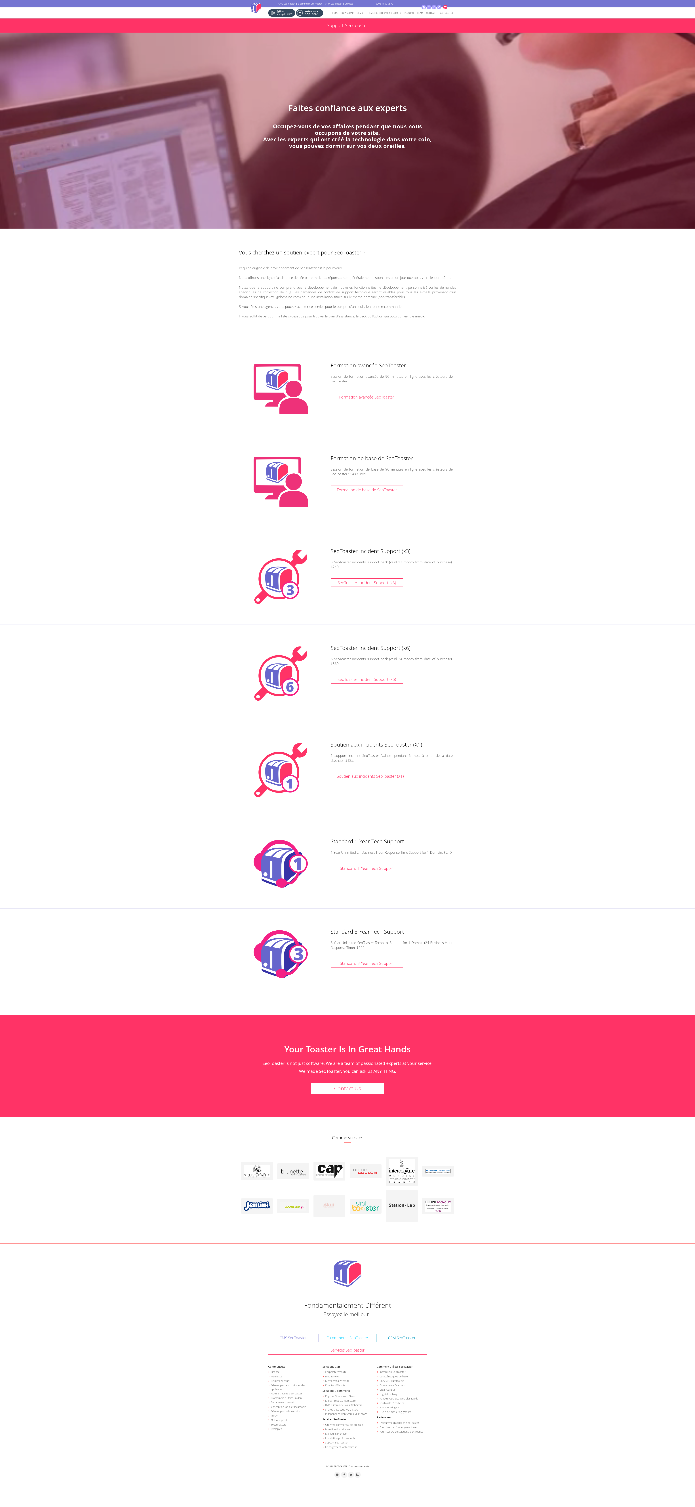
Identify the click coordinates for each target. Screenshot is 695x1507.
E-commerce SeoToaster (310, 3)
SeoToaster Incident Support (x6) (367, 679)
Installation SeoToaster (392, 1372)
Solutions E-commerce (336, 1390)
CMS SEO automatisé (392, 1380)
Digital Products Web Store (340, 1400)
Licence (275, 1372)
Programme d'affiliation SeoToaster (399, 1422)
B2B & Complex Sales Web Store (344, 1405)
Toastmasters (278, 1424)
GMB (424, 7)
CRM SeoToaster (333, 3)
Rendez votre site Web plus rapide (399, 1398)
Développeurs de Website (285, 1411)
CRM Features (387, 1389)
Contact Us (347, 1088)
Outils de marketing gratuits (395, 1412)
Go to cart (445, 7)
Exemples (276, 1429)
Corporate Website (336, 1372)
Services (349, 3)
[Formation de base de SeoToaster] (280, 482)
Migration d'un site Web (338, 1429)
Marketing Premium (336, 1433)
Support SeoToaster (336, 1442)
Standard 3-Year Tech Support (367, 963)
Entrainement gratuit (282, 1402)
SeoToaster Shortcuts (392, 1403)
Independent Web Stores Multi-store (346, 1414)
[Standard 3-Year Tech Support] (280, 954)
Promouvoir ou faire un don (286, 1398)
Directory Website (335, 1385)
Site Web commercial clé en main (344, 1424)
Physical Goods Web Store (340, 1396)
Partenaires (384, 1417)
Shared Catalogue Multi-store (341, 1409)
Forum (274, 1415)
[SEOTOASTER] (347, 1273)
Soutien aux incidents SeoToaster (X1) (370, 776)
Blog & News (332, 1376)
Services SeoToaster (348, 1350)
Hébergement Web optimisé (341, 1447)
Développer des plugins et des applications (288, 1387)
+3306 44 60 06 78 (383, 3)
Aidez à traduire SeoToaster (286, 1393)
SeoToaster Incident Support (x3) (367, 582)
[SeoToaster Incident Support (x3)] (280, 577)
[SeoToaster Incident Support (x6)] (280, 673)
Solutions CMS (331, 1366)
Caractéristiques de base (394, 1376)
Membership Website (337, 1380)
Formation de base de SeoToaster (367, 489)
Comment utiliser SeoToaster (394, 1366)
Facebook (429, 7)
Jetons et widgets (389, 1407)
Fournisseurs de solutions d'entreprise (401, 1431)
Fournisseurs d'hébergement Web (399, 1427)
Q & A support (279, 1420)
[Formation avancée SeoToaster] (280, 389)
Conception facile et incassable (288, 1407)
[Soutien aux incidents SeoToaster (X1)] (280, 770)
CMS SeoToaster (286, 3)
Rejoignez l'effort (280, 1380)
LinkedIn (434, 7)
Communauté (276, 1366)
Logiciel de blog (388, 1394)
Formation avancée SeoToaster (366, 397)
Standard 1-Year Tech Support (367, 868)
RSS (439, 7)
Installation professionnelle (340, 1438)
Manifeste (276, 1376)
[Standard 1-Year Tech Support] (280, 864)
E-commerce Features (392, 1385)
